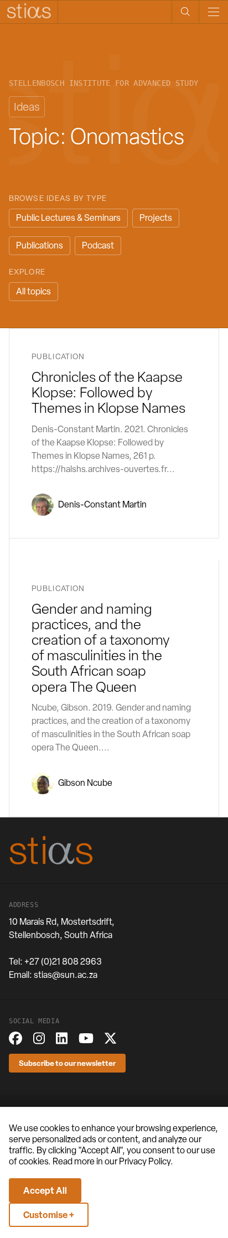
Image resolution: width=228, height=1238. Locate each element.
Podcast (98, 245)
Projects (155, 218)
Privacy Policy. (146, 1161)
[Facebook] (15, 1038)
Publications (39, 245)
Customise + (48, 1215)
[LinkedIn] (62, 1038)
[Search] (185, 12)
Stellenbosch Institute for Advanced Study (103, 83)
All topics (33, 291)
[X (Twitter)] (110, 1038)
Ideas (27, 107)
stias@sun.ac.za (65, 975)
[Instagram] (39, 1038)
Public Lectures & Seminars (68, 218)
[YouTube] (86, 1038)
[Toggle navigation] (213, 12)
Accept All (45, 1190)
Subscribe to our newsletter (67, 1063)
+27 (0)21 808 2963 (63, 961)
